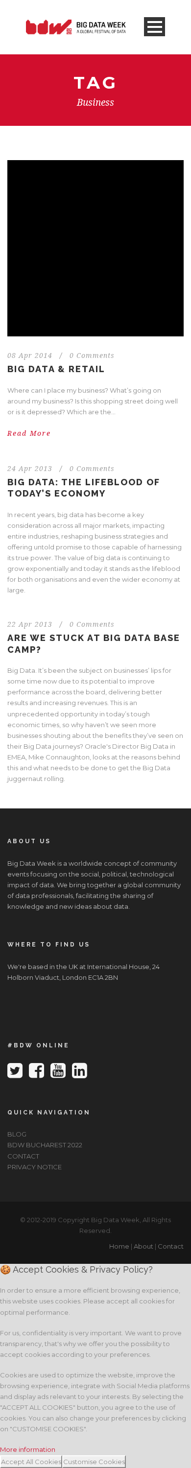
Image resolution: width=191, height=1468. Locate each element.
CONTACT (23, 1156)
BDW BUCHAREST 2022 (44, 1145)
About (143, 1246)
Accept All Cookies (31, 1462)
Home (119, 1246)
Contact (171, 1246)
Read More (29, 433)
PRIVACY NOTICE (34, 1167)
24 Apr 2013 (29, 469)
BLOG (16, 1134)
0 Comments (92, 355)
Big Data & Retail (56, 369)
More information (27, 1449)
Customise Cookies (94, 1462)
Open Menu (154, 26)
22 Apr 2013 (29, 624)
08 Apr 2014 (29, 355)
